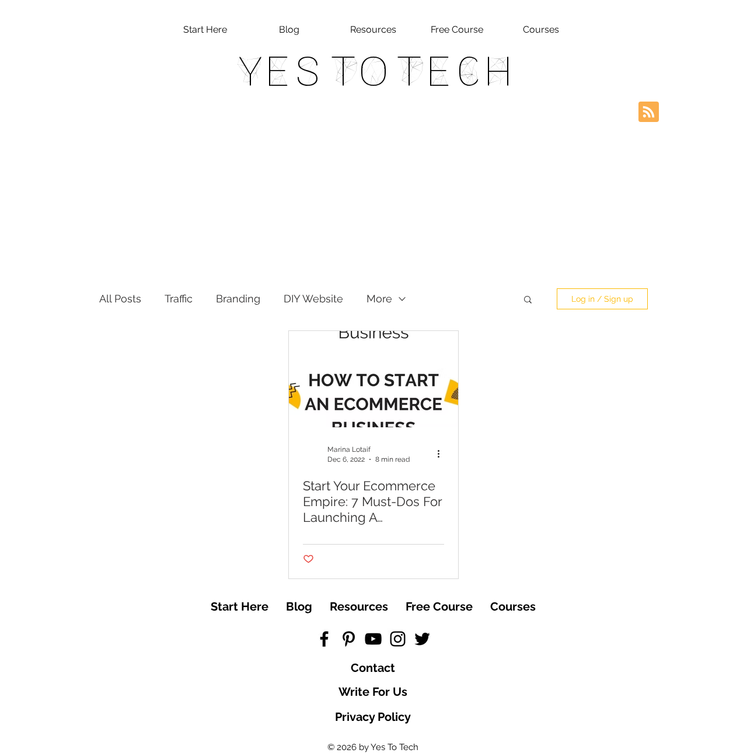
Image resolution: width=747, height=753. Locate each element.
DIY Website (313, 298)
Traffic (179, 298)
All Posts (120, 298)
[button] (527, 300)
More (379, 298)
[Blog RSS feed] (648, 112)
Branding (238, 298)
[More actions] (442, 454)
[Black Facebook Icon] (324, 639)
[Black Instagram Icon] (398, 639)
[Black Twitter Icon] (422, 639)
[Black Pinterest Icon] (348, 639)
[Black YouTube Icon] (373, 639)
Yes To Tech (374, 71)
